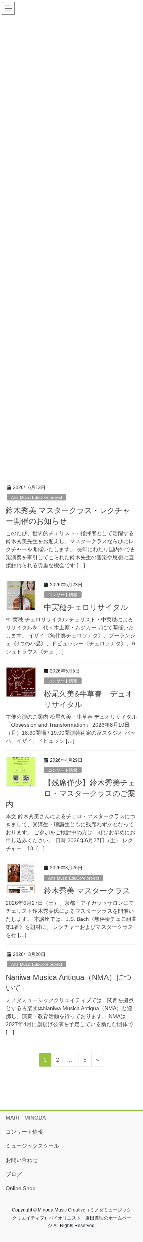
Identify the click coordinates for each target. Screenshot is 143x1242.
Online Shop (20, 1188)
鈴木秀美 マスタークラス (87, 890)
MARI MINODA (26, 1118)
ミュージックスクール (32, 1146)
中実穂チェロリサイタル (86, 607)
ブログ (14, 1174)
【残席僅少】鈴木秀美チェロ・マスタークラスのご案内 (70, 793)
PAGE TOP (132, 1198)
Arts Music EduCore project (36, 497)
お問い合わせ (22, 1160)
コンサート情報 (62, 594)
